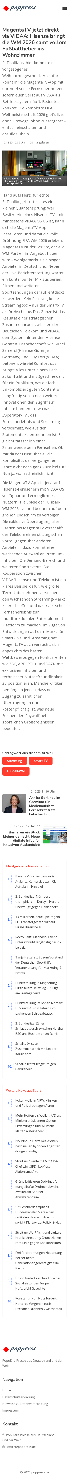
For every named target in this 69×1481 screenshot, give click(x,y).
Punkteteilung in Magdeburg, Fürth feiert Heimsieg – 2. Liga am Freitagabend (36, 988)
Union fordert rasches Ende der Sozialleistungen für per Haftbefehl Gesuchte (38, 1283)
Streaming (14, 761)
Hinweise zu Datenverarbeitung (25, 1404)
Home (6, 1390)
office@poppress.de (21, 1447)
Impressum (10, 1410)
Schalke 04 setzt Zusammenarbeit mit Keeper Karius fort (36, 1048)
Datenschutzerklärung (18, 1397)
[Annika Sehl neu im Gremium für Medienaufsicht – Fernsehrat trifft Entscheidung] (15, 803)
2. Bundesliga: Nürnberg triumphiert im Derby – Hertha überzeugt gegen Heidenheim (37, 901)
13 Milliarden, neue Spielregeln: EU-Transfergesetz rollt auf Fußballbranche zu (37, 922)
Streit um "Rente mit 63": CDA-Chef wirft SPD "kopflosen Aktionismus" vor (36, 1166)
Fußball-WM (16, 771)
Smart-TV (41, 761)
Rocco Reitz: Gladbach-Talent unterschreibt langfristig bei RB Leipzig (38, 942)
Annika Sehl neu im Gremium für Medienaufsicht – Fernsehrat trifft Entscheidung (44, 806)
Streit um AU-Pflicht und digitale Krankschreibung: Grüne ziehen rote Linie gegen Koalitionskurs (38, 1237)
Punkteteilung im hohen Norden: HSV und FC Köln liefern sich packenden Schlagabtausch (39, 1008)
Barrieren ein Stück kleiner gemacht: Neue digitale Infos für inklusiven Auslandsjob (21, 838)
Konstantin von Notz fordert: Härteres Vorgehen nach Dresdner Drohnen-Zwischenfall (38, 1303)
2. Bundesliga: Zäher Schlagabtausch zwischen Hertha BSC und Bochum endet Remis (39, 1028)
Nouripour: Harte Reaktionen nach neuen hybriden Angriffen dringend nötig (37, 1146)
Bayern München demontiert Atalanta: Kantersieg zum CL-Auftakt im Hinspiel (36, 881)
